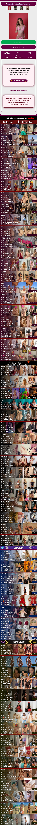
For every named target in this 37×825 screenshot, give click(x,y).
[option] (9, 8)
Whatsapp (19, 42)
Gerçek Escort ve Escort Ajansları (18, 4)
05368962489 (19, 47)
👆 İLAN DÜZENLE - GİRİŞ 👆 (18, 81)
